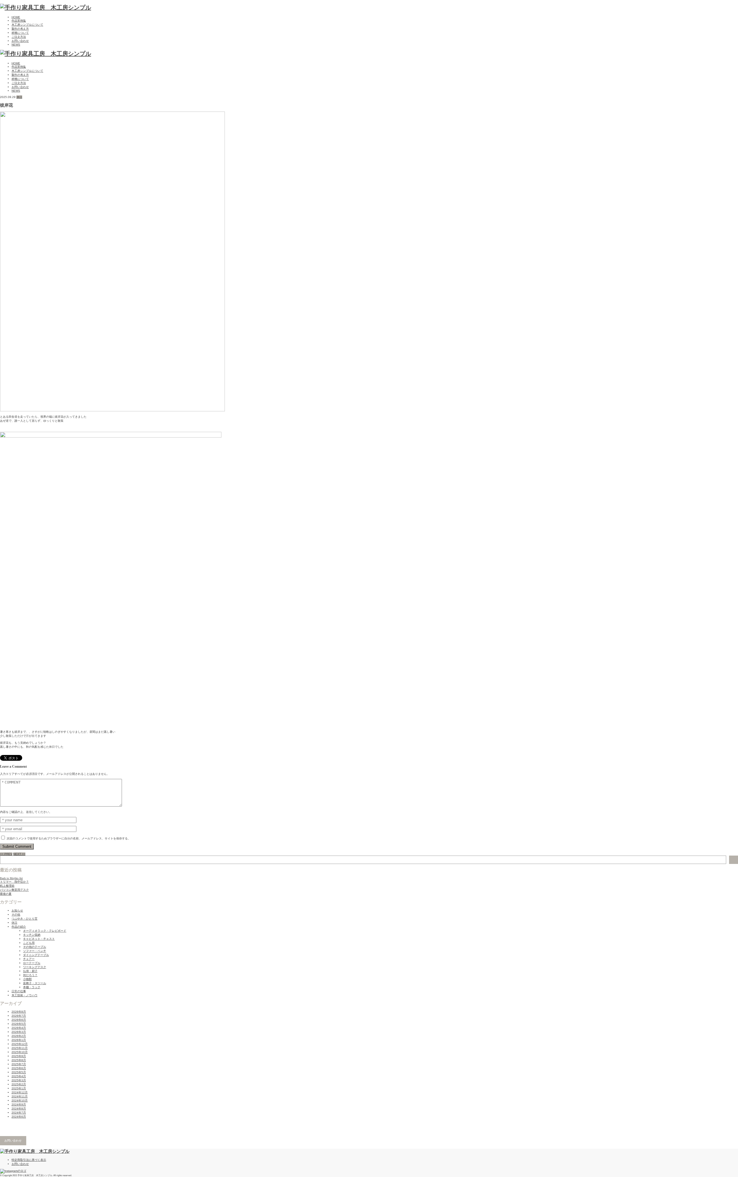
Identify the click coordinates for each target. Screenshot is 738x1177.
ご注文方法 (19, 36)
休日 (19, 97)
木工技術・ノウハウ (24, 995)
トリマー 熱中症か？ (14, 881)
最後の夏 (6, 893)
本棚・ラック (31, 987)
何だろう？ (30, 975)
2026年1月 (19, 1040)
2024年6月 (19, 1116)
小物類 (27, 979)
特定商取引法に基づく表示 (29, 1159)
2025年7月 (19, 1064)
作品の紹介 (19, 926)
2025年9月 (19, 1056)
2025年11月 (20, 1048)
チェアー (29, 959)
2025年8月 (19, 1060)
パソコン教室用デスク (14, 889)
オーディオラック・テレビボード (44, 930)
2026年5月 (19, 1023)
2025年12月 (20, 1044)
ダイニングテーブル (36, 954)
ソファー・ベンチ (34, 950)
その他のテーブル (34, 946)
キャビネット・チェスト (39, 938)
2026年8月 (19, 1011)
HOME (16, 17)
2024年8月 (19, 1108)
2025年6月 (19, 1068)
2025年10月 (20, 1052)
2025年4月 (19, 1076)
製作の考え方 (20, 28)
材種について (20, 32)
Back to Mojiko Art (11, 878)
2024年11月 (20, 1096)
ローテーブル (31, 963)
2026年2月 (19, 1035)
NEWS (16, 44)
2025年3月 (19, 1080)
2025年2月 (19, 1084)
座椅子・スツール (34, 983)
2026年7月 (19, 1015)
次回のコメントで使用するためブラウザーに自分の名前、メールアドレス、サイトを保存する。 (69, 838)
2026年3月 (19, 1031)
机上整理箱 (7, 885)
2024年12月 (20, 1092)
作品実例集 (19, 20)
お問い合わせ (20, 40)
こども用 (29, 942)
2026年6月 (19, 1019)
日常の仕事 (19, 991)
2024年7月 (19, 1112)
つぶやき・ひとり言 (24, 918)
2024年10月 (20, 1100)
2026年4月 (19, 1027)
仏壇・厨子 (30, 971)
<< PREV (6, 854)
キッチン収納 (31, 934)
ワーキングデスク (34, 967)
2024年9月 (19, 1104)
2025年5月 (19, 1072)
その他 (16, 914)
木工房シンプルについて (27, 24)
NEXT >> (19, 854)
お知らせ (17, 910)
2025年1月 (19, 1088)
